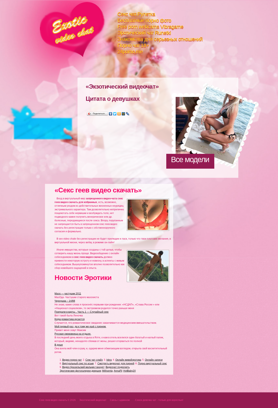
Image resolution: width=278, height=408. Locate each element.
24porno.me (130, 51)
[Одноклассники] (119, 113)
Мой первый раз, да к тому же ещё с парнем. (80, 326)
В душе (59, 344)
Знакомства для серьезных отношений (159, 39)
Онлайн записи (154, 359)
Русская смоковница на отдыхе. (73, 333)
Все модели (190, 159)
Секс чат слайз (94, 359)
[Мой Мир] (123, 113)
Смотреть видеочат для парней (115, 363)
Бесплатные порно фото (144, 20)
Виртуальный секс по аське (78, 363)
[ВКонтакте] (110, 113)
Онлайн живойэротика (128, 359)
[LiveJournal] (128, 113)
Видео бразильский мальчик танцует (83, 367)
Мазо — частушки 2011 (68, 293)
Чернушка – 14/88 (65, 300)
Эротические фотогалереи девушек (80, 370)
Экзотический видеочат (78, 29)
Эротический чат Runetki (144, 33)
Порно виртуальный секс (152, 363)
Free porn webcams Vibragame (150, 26)
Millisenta (107, 370)
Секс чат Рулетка (136, 14)
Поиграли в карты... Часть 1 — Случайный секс (82, 311)
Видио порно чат (72, 359)
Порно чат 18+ (133, 45)
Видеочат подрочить (118, 367)
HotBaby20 (129, 370)
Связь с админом (120, 400)
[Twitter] (115, 113)
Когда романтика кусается (70, 319)
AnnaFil (118, 370)
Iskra (109, 359)
